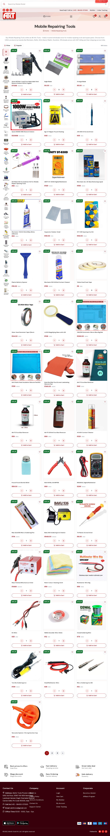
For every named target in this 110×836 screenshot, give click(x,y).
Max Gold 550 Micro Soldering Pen (23, 533)
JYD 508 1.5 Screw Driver (85, 132)
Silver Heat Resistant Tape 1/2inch (23, 332)
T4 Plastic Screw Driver (85, 533)
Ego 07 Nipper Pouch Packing (54, 132)
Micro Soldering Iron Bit (85, 683)
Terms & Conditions (37, 800)
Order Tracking (102, 10)
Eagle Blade (48, 81)
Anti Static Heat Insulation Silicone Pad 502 (26, 382)
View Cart (59, 796)
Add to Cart (27, 94)
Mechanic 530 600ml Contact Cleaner (57, 282)
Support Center (35, 807)
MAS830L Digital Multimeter (86, 482)
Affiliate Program (89, 796)
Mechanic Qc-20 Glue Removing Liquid (90, 182)
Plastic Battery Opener (19, 282)
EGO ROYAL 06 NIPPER (51, 482)
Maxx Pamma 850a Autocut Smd (22, 583)
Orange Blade (81, 81)
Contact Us (34, 803)
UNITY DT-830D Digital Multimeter (55, 182)
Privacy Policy (34, 796)
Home (47, 31)
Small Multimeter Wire (51, 683)
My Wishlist (60, 800)
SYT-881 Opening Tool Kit (85, 232)
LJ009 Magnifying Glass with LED (55, 332)
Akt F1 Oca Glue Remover (85, 382)
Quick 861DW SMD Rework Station (23, 132)
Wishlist (92, 10)
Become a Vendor (89, 793)
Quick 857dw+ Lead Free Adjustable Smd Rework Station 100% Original (25, 82)
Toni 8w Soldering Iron (19, 683)
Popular (19, 45)
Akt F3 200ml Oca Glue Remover (55, 432)
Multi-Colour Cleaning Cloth (53, 583)
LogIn (58, 793)
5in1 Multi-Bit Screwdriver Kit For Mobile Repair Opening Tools (25, 182)
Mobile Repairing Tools (59, 31)
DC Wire (14, 633)
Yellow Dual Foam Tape (84, 282)
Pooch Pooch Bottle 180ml (20, 482)
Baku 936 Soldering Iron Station (54, 533)
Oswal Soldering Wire (84, 633)
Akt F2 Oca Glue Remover (20, 432)
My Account (60, 803)
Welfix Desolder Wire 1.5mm (53, 633)
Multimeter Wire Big (83, 583)
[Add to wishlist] (39, 51)
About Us (33, 793)
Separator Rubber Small (52, 232)
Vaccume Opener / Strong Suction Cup (25, 733)
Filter (8, 45)
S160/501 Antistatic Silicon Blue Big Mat (90, 332)
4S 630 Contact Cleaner (85, 432)
